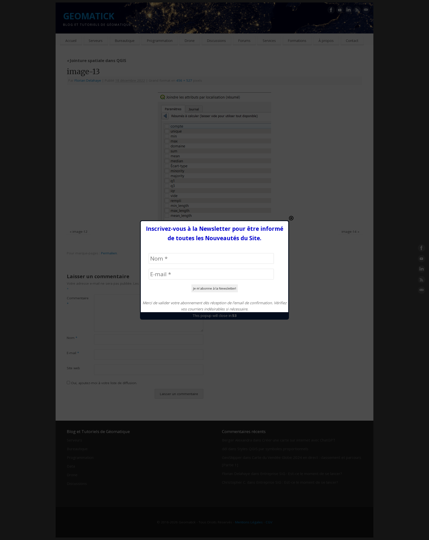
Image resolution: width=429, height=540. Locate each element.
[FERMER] (291, 218)
